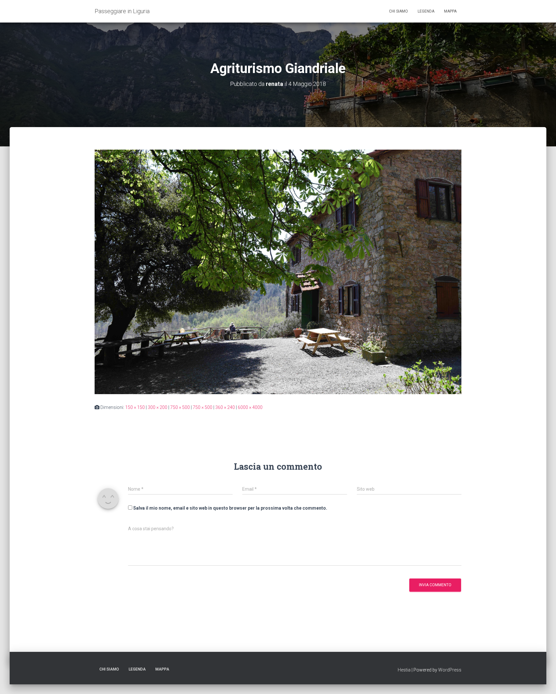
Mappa (450, 11)
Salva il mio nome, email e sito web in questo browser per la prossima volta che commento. (230, 508)
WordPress (449, 669)
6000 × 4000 (250, 407)
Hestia (404, 669)
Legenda (426, 11)
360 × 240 (225, 407)
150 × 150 (135, 407)
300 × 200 (157, 407)
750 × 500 (180, 407)
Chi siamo (398, 11)
